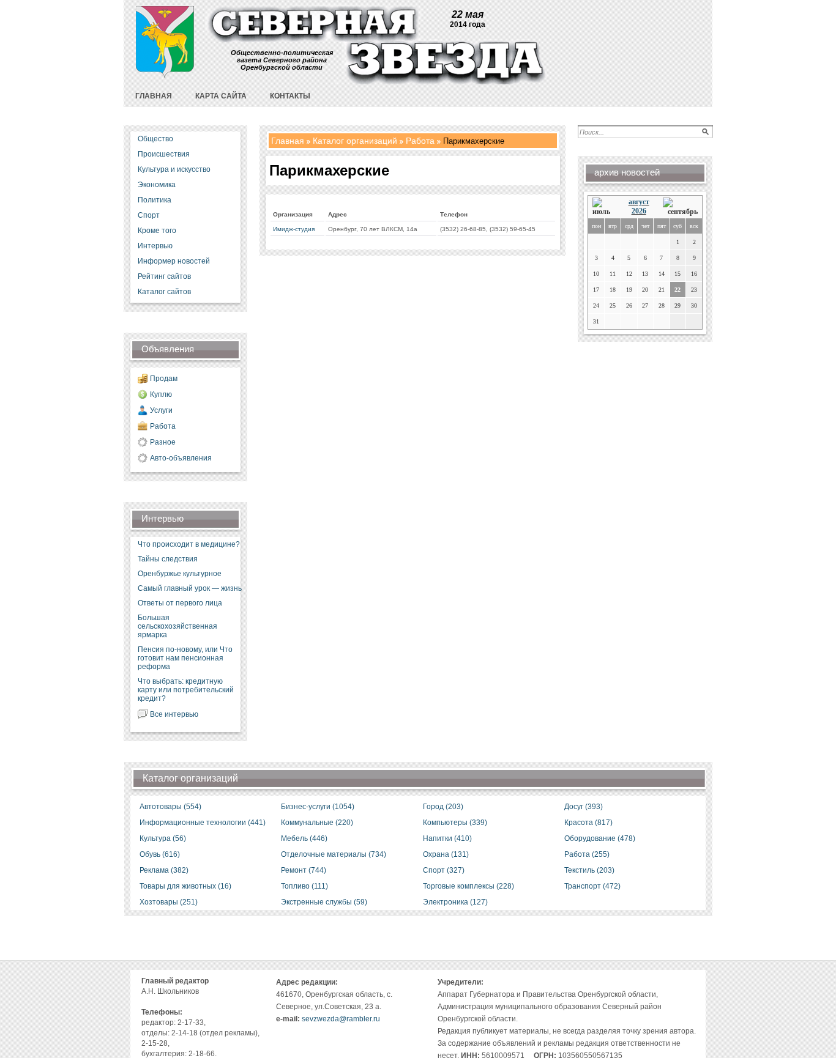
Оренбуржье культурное (180, 573)
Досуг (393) (583, 806)
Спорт (149, 215)
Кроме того (157, 230)
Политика (154, 200)
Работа (163, 426)
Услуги (161, 410)
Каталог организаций (355, 141)
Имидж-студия (294, 229)
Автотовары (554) (170, 806)
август (639, 202)
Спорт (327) (444, 870)
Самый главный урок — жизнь (190, 588)
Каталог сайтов (164, 291)
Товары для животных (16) (185, 886)
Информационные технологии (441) (203, 822)
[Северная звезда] (165, 75)
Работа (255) (587, 854)
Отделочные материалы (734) (333, 854)
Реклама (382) (164, 870)
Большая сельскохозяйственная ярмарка (177, 626)
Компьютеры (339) (455, 822)
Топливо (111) (304, 886)
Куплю (161, 394)
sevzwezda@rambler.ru (341, 1019)
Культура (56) (163, 838)
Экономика (157, 184)
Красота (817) (588, 822)
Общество (155, 139)
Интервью (155, 246)
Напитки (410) (447, 838)
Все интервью (174, 714)
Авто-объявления (181, 458)
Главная (287, 141)
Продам (163, 378)
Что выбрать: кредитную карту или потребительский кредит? (186, 690)
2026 (639, 211)
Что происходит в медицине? (189, 544)
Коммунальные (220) (317, 822)
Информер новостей (174, 261)
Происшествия (164, 154)
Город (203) (443, 806)
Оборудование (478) (599, 838)
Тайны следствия (168, 559)
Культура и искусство (174, 169)
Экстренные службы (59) (324, 902)
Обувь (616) (160, 854)
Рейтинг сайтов (164, 276)
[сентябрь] (680, 207)
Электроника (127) (455, 902)
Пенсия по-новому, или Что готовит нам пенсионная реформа (185, 658)
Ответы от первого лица (180, 603)
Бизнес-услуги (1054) (317, 806)
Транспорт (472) (592, 886)
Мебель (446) (304, 838)
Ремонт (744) (303, 870)
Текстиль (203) (589, 870)
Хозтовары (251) (169, 902)
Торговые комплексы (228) (468, 886)
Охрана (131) (446, 854)
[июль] (603, 207)
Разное (163, 442)
